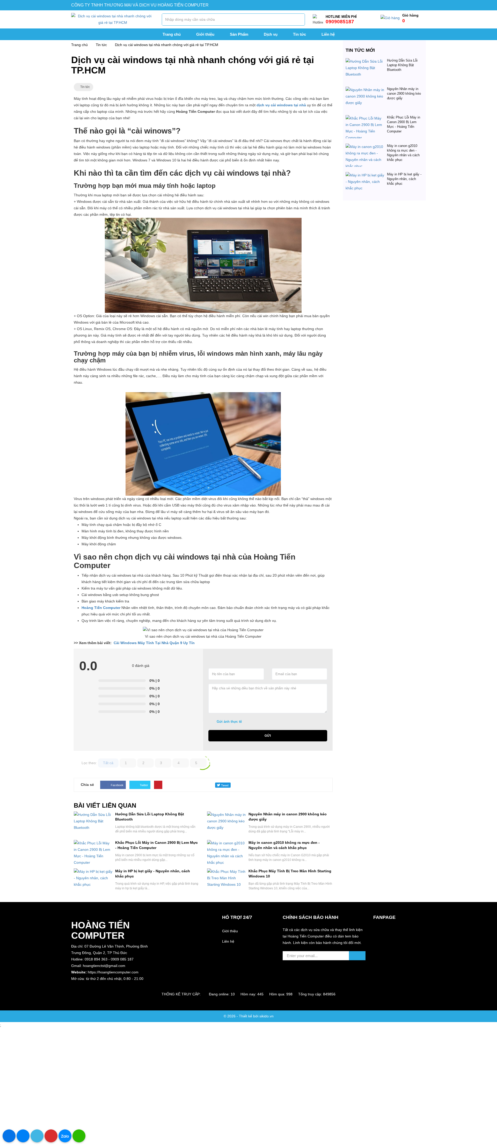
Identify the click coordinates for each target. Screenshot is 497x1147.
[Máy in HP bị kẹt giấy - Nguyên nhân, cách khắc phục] (365, 175)
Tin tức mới (360, 50)
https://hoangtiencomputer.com (113, 972)
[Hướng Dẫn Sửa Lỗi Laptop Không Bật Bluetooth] (365, 61)
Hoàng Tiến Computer (101, 608)
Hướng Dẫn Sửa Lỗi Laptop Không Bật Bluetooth (402, 65)
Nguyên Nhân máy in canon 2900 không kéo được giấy (404, 93)
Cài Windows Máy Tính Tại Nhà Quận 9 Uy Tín (154, 643)
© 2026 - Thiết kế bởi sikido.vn (249, 1016)
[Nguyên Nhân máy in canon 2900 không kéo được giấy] (365, 90)
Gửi (268, 736)
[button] (112, 985)
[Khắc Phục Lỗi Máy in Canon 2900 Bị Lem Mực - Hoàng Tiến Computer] (365, 118)
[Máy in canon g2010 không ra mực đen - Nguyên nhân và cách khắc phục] (365, 147)
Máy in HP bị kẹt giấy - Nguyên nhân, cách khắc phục (404, 178)
